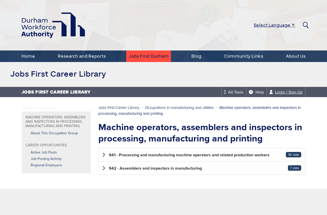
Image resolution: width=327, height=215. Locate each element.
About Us (296, 56)
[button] (202, 154)
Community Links (243, 56)
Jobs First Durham (149, 56)
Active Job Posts (44, 152)
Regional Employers (46, 165)
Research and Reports (82, 56)
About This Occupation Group (54, 133)
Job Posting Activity (46, 159)
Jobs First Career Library (118, 107)
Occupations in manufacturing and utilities (179, 107)
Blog (196, 56)
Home (28, 56)
